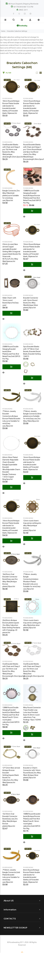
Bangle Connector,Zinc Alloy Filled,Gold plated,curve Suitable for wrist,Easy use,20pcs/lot (11, 195)
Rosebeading (7, 98)
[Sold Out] (11, 87)
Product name (18, 945)
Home (3, 31)
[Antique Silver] (25, 727)
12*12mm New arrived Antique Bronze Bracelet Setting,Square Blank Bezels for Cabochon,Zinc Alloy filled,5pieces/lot (11, 775)
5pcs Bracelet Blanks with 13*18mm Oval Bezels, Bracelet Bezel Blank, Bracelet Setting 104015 (32, 351)
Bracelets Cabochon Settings (17, 31)
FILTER (8, 73)
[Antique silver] (25, 364)
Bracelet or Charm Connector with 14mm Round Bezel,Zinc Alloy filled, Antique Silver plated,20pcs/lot (32, 773)
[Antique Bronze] (32, 727)
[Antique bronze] (32, 364)
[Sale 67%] (32, 176)
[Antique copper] (25, 371)
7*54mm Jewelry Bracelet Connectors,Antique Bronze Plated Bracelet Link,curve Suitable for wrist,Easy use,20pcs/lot (11, 418)
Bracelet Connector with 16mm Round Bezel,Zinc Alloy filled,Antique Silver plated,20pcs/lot (30, 303)
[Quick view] (24, 216)
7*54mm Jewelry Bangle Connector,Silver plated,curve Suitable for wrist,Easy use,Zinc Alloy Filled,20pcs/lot (32, 416)
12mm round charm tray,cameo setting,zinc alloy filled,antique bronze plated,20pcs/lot (32, 525)
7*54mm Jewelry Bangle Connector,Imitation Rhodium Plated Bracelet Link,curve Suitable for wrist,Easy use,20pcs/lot (31, 581)
